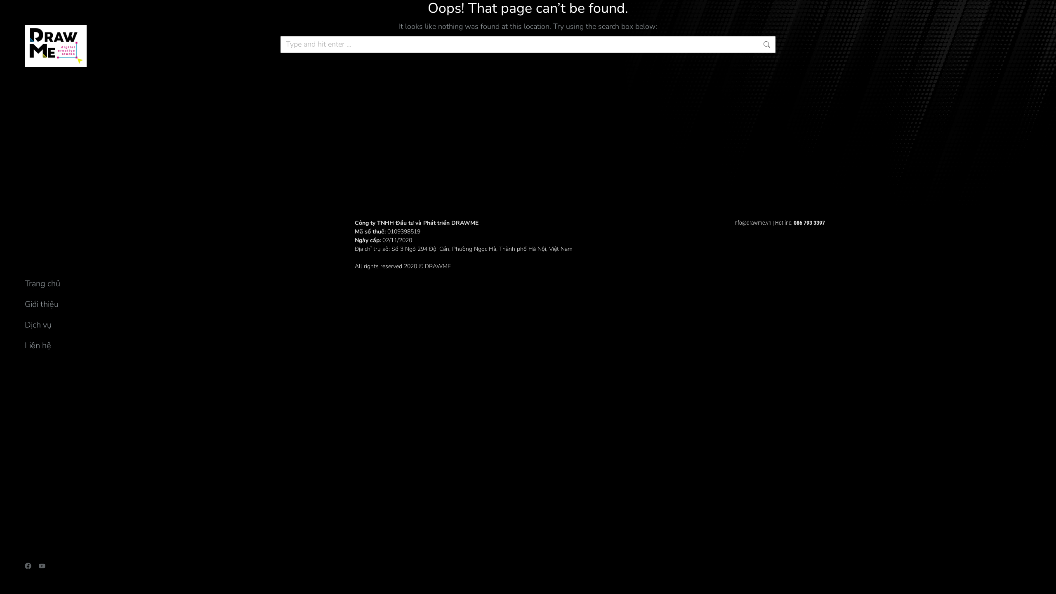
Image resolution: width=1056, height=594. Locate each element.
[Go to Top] (1043, 581)
